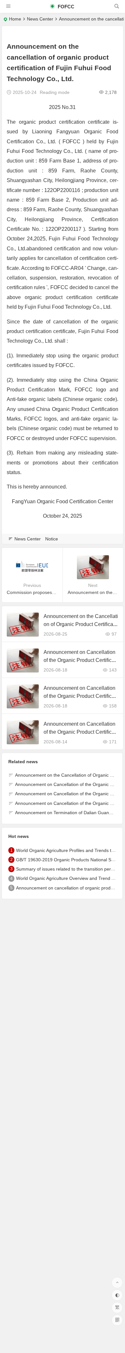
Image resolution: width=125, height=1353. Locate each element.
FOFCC (65, 6)
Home (15, 18)
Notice (51, 538)
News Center (40, 18)
